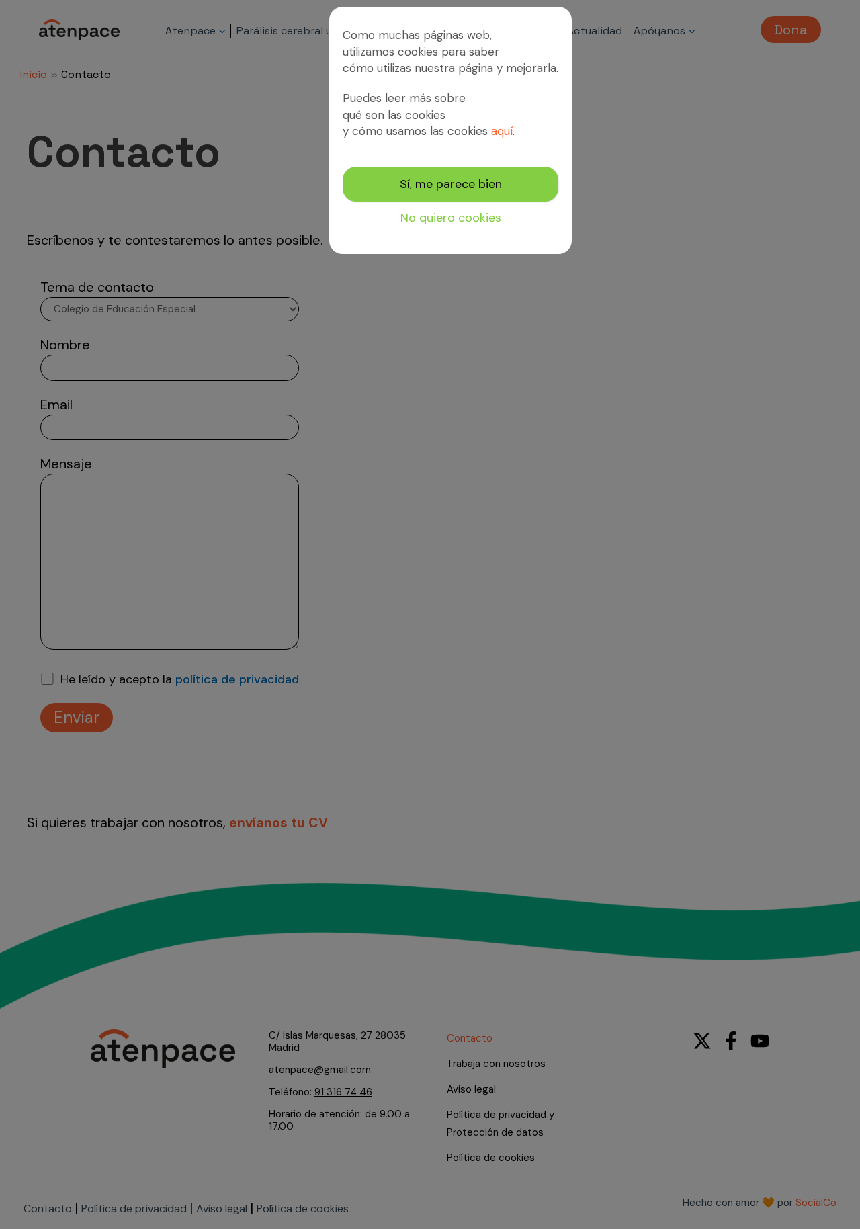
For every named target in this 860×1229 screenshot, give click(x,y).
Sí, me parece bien (451, 184)
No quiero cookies (450, 218)
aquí (502, 131)
